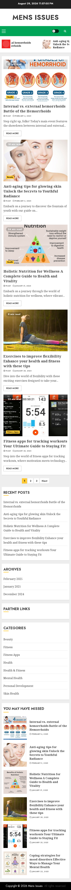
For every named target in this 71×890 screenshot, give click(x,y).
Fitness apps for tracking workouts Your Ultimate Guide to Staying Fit (35, 443)
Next (44, 481)
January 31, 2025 (23, 286)
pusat (8, 116)
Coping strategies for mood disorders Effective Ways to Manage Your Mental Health (47, 861)
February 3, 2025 (23, 201)
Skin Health (11, 693)
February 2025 (13, 579)
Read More (12, 133)
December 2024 (13, 594)
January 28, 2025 (23, 371)
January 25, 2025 (23, 451)
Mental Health (12, 678)
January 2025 (12, 586)
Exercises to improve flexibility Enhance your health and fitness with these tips (32, 361)
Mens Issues (35, 17)
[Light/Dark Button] (55, 31)
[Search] (65, 31)
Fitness (10, 347)
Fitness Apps (13, 432)
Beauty (10, 177)
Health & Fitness (14, 670)
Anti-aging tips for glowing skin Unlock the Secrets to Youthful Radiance (32, 191)
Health (10, 97)
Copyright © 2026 (17, 886)
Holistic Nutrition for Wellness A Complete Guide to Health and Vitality (33, 276)
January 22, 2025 (40, 871)
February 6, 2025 (23, 116)
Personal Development (18, 686)
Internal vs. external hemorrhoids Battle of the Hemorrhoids (34, 108)
